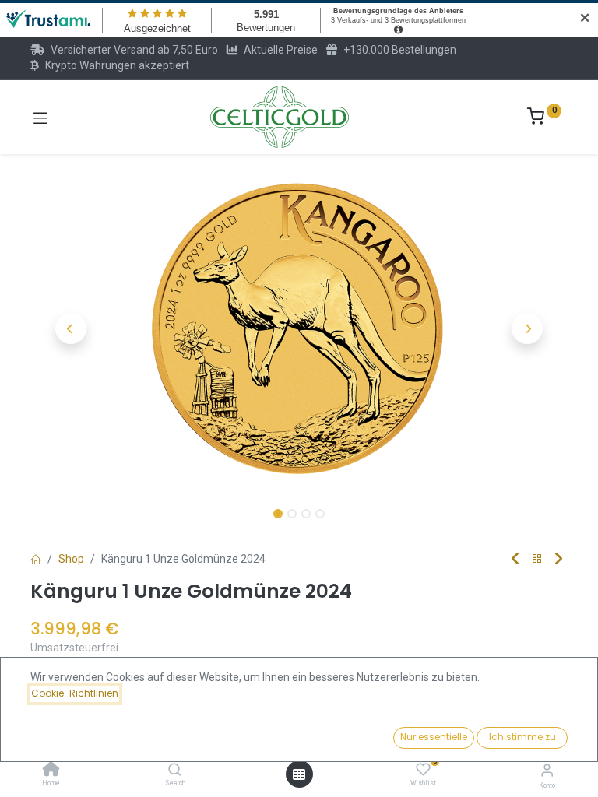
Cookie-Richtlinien (74, 693)
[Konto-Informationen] (547, 770)
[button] (70, 328)
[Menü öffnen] (299, 774)
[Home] (51, 770)
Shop (71, 559)
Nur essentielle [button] (433, 736)
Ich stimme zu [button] (522, 736)
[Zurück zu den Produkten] (537, 559)
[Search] (174, 770)
